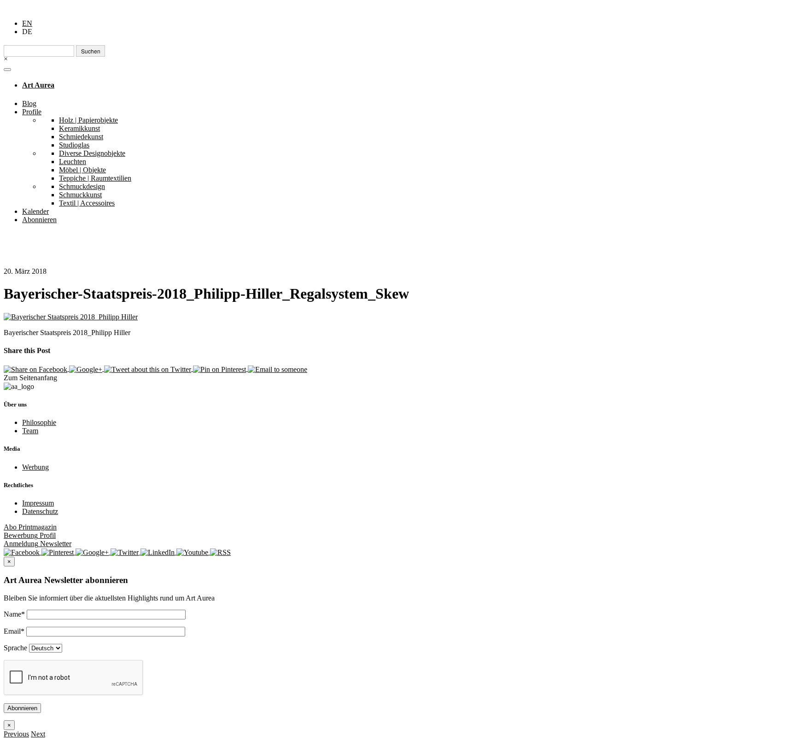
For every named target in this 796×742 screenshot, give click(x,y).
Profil (30, 535)
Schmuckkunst (80, 195)
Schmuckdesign (82, 186)
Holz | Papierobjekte (88, 120)
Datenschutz (40, 511)
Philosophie (39, 422)
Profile (31, 112)
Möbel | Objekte (82, 170)
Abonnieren (39, 220)
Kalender (35, 211)
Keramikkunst (79, 128)
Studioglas (74, 145)
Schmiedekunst (81, 137)
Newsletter (37, 544)
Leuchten (72, 161)
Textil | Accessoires (87, 203)
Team (30, 431)
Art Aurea (38, 85)
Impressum (38, 503)
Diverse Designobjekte (92, 153)
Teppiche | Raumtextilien (95, 178)
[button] (16, 734)
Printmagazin (30, 527)
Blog (29, 103)
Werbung (35, 467)
